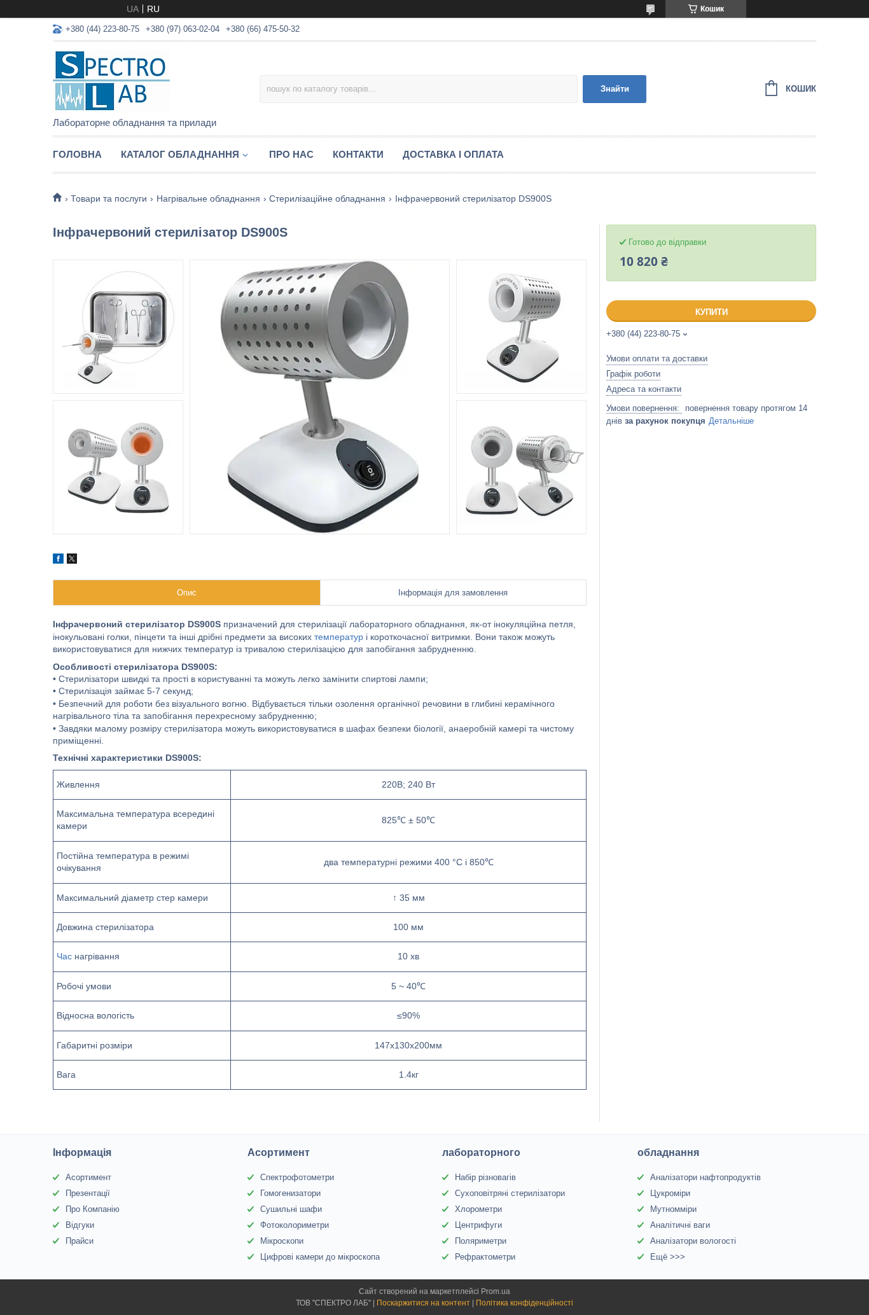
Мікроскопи (281, 1241)
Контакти (358, 154)
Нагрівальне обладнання (208, 198)
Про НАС (291, 154)
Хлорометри (478, 1209)
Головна (77, 154)
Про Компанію (93, 1209)
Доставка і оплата (453, 154)
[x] (72, 560)
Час (64, 956)
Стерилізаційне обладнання (327, 198)
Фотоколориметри (294, 1225)
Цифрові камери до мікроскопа (320, 1257)
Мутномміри (673, 1209)
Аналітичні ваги (680, 1225)
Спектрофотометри (297, 1177)
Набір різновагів (485, 1177)
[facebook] (58, 560)
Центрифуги (478, 1225)
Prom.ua (495, 1291)
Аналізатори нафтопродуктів (705, 1177)
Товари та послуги (109, 198)
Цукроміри (670, 1193)
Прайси (80, 1241)
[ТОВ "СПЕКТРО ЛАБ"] (156, 80)
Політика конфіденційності (524, 1302)
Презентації (88, 1193)
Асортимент (88, 1177)
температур (338, 637)
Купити (711, 312)
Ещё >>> (667, 1257)
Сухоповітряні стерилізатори (510, 1193)
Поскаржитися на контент (423, 1302)
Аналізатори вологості (693, 1241)
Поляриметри (480, 1241)
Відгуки (80, 1225)
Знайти (615, 89)
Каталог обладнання (180, 154)
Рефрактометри (485, 1257)
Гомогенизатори (290, 1193)
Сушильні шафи (291, 1209)
